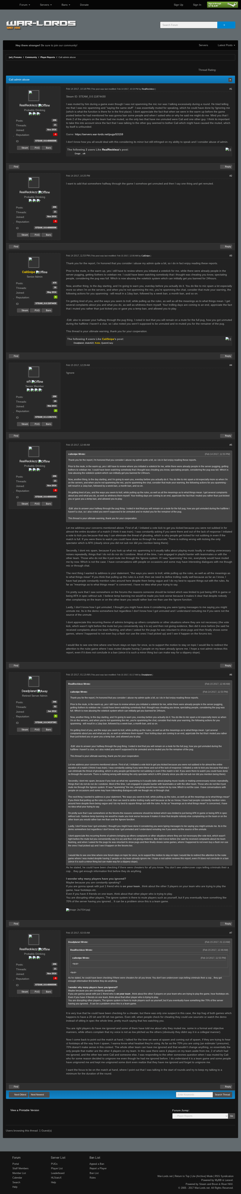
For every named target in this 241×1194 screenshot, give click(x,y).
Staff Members (20, 1168)
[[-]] (228, 149)
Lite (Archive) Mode (202, 1176)
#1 (231, 89)
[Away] (42, 691)
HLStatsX (56, 1177)
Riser (224, 1184)
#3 (231, 255)
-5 (55, 134)
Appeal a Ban (96, 1163)
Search (16, 1182)
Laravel (229, 1180)
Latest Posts (225, 45)
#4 (231, 365)
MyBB (218, 1180)
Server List (57, 1157)
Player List (56, 1168)
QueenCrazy (107, 343)
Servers (44, 4)
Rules (92, 1177)
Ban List (94, 1157)
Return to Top (182, 1176)
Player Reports (47, 57)
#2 (231, 175)
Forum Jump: (180, 1110)
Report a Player (98, 1168)
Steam (24, 148)
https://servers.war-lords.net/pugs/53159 (99, 134)
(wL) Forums (15, 57)
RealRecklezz (28, 105)
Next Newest (37, 1094)
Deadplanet (79, 343)
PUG (37, 148)
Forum (23, 4)
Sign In (196, 4)
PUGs (54, 1163)
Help (14, 1187)
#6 (231, 674)
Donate (84, 4)
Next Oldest (20, 1094)
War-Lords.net (165, 1176)
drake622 (89, 343)
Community (31, 57)
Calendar (17, 1177)
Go (231, 1116)
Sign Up (178, 4)
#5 (231, 445)
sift (84, 153)
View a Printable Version (24, 1110)
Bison (215, 1184)
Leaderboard (57, 1173)
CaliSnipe (145, 256)
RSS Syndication (224, 1176)
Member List (19, 1173)
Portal (15, 1163)
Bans (64, 4)
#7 (231, 933)
